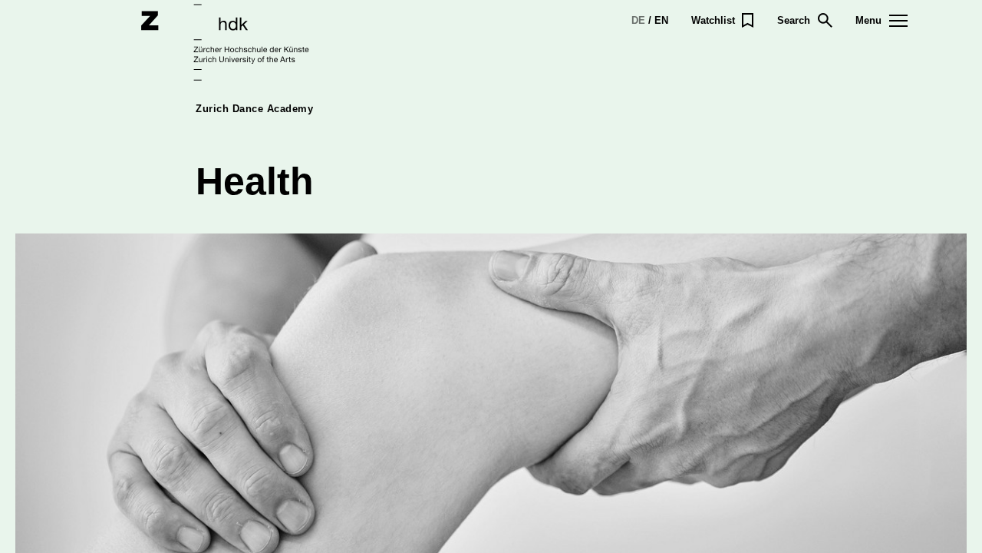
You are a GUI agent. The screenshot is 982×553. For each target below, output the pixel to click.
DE (638, 20)
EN (661, 20)
